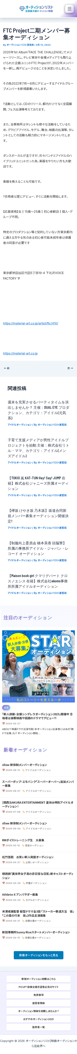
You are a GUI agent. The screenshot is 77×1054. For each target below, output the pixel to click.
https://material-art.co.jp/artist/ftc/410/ (30, 323)
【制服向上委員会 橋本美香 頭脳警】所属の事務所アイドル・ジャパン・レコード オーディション (38, 548)
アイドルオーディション (20, 424)
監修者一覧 (38, 1027)
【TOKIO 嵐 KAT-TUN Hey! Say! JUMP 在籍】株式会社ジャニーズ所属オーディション (38, 483)
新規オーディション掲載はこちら (38, 979)
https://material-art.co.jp (20, 353)
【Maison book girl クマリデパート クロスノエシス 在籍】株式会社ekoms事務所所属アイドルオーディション (38, 580)
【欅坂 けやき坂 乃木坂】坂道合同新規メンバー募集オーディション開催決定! (38, 515)
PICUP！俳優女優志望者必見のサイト (39, 987)
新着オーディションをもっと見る (38, 955)
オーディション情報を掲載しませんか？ (38, 1011)
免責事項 (38, 995)
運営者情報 (38, 1003)
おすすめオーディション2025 (38, 1019)
